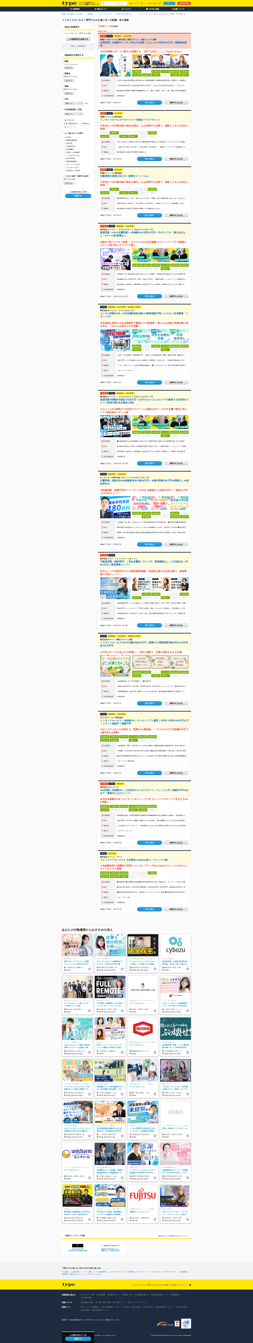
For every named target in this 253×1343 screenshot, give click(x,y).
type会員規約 (97, 1335)
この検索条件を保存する (78, 39)
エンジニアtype (123, 1307)
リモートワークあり (73, 164)
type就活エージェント (102, 1310)
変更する (69, 68)
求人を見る (149, 102)
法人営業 (65, 1272)
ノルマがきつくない (73, 155)
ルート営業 (87, 1272)
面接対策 (176, 1295)
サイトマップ (135, 3)
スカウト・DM (88, 1295)
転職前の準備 (88, 1302)
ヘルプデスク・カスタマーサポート (163, 1272)
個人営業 (76, 1272)
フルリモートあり (72, 167)
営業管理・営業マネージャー (72, 1274)
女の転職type (108, 1307)
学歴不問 (69, 143)
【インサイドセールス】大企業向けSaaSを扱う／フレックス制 (134, 860)
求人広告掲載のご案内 (108, 1335)
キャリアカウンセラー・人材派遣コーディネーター (128, 1272)
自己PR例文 (87, 1298)
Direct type (149, 1307)
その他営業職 (100, 1272)
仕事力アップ (120, 1302)
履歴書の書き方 (143, 1295)
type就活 (86, 1310)
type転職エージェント (166, 1307)
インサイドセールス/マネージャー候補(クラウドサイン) (129, 119)
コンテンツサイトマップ (138, 1302)
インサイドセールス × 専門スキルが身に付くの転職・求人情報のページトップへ (159, 1285)
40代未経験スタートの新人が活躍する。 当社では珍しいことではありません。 (142, 51)
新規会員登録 (184, 3)
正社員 (68, 137)
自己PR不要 (70, 158)
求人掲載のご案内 (155, 3)
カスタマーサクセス (94, 1274)
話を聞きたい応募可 (73, 170)
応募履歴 (102, 1295)
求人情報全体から (72, 123)
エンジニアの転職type (91, 1307)
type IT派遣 (183, 1307)
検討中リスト (115, 1295)
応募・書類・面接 (104, 1302)
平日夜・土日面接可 (73, 152)
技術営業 (184, 1272)
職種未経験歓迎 (71, 140)
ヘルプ (145, 3)
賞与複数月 (70, 149)
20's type (137, 1307)
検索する (78, 196)
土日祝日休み (71, 146)
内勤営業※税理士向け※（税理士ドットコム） (125, 176)
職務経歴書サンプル (161, 1295)
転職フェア (129, 1295)
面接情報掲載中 (71, 161)
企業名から (86, 123)
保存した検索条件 (78, 46)
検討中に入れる (176, 102)
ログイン (169, 3)
